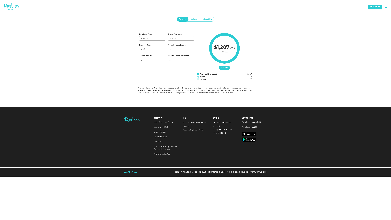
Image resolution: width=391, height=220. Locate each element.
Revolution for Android (251, 122)
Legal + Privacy (160, 132)
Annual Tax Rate (146, 56)
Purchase (182, 19)
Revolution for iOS (249, 127)
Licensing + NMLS (161, 127)
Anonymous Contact (162, 154)
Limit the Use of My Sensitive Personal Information (165, 148)
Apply (225, 68)
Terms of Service (160, 137)
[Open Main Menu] (386, 7)
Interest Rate (145, 45)
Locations (157, 142)
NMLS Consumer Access (163, 122)
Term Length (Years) (177, 45)
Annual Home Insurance (178, 56)
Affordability (207, 19)
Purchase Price (145, 34)
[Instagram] (132, 172)
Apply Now (375, 7)
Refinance (195, 19)
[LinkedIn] (125, 172)
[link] (11, 6)
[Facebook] (128, 172)
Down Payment (175, 34)
